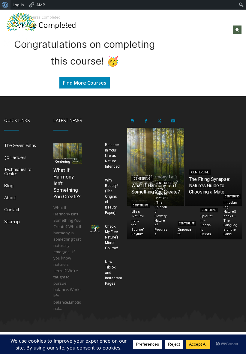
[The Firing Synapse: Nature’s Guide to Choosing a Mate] (213, 167)
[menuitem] (5, 5)
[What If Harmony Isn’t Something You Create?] (67, 153)
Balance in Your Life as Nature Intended (112, 156)
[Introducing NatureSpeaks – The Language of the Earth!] (230, 222)
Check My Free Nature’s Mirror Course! (111, 237)
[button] (237, 30)
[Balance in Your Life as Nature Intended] (95, 146)
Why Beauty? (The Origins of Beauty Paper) (111, 196)
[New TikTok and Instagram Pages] (95, 263)
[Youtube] (224, 29)
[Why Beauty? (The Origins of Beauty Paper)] (95, 182)
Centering (62, 161)
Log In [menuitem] (18, 4)
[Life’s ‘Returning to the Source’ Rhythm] (138, 222)
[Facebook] (209, 29)
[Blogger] (132, 121)
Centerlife (200, 172)
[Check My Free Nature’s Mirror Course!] (95, 228)
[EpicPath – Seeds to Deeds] (207, 222)
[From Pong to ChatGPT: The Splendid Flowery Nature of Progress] (161, 222)
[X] (217, 29)
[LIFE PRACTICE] (21, 29)
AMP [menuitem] (40, 4)
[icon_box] (24, 147)
